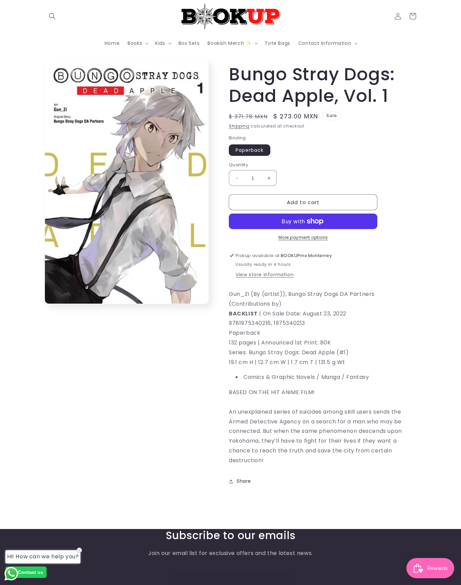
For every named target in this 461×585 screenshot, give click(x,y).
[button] (52, 16)
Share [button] (244, 481)
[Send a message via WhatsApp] (11, 574)
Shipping (239, 126)
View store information (265, 274)
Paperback (250, 150)
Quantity (238, 165)
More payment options (303, 237)
